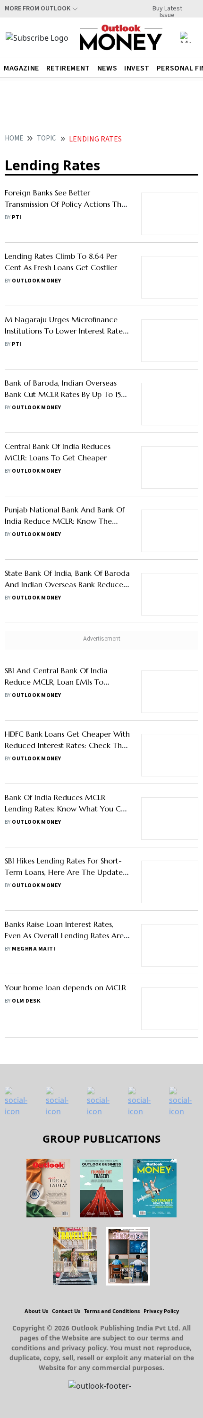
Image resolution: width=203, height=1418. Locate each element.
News (107, 68)
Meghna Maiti (33, 949)
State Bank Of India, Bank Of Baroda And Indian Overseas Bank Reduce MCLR (67, 584)
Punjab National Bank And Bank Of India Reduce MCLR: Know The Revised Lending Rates (65, 521)
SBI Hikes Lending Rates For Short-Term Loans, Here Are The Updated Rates (66, 872)
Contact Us (66, 1310)
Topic (46, 138)
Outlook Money (36, 281)
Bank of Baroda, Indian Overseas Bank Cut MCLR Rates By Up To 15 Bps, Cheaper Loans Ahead (63, 394)
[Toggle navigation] (185, 37)
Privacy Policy (161, 1310)
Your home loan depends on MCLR (65, 987)
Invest (137, 68)
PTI (16, 217)
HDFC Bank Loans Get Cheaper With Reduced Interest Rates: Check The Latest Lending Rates (67, 745)
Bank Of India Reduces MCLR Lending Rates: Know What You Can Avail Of (67, 809)
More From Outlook (37, 8)
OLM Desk (26, 1001)
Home (14, 138)
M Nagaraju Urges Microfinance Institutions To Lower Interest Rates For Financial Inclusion (65, 331)
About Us (36, 1310)
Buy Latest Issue (167, 8)
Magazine (21, 68)
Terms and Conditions (112, 1310)
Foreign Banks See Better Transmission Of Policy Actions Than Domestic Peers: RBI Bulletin (67, 204)
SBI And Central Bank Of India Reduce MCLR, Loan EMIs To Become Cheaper (56, 682)
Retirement (68, 68)
